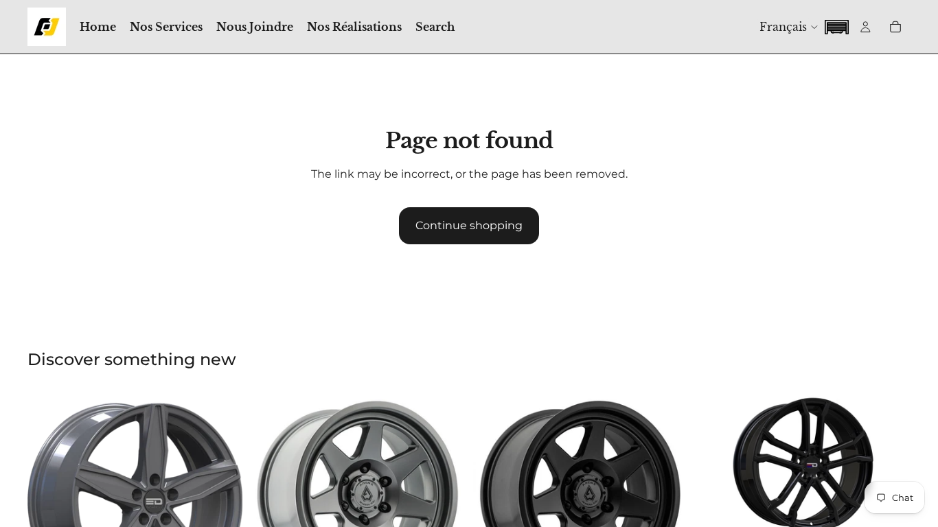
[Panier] (895, 27)
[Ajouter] (889, 514)
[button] (836, 25)
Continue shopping (469, 225)
